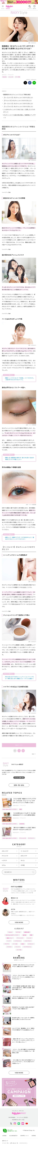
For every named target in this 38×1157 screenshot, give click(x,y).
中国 (20, 809)
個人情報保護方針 (13, 1135)
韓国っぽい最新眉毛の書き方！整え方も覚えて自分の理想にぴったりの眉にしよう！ (19, 458)
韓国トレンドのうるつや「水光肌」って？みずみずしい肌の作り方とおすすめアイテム (19, 379)
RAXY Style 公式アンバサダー (10, 809)
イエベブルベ (28, 941)
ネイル (23, 860)
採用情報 (34, 1135)
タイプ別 (19, 949)
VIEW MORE (19, 922)
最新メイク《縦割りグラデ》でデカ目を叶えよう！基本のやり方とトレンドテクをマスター (19, 538)
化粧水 (22, 944)
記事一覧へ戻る (19, 785)
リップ (8, 941)
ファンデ (17, 947)
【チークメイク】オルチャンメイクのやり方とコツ (18, 103)
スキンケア (5, 851)
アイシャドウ (22, 838)
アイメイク (10, 74)
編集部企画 (26, 932)
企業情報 (4, 1135)
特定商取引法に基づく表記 (18, 1119)
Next (33, 754)
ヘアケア (4, 860)
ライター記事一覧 (19, 777)
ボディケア (24, 856)
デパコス (9, 947)
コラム (4, 865)
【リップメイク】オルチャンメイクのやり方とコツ (18, 106)
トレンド (11, 77)
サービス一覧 (5, 1143)
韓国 (31, 935)
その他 (23, 865)
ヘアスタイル (17, 941)
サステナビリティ (23, 1143)
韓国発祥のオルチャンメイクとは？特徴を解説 (16, 94)
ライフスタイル (27, 947)
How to (4, 77)
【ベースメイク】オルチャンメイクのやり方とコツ (18, 97)
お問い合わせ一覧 (14, 1143)
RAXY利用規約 (12, 1117)
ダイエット (30, 944)
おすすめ (18, 932)
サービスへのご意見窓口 (22, 1117)
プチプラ (7, 944)
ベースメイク (24, 851)
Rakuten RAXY (10, 7)
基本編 (24, 935)
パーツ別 (17, 77)
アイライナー (31, 838)
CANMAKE (21, 824)
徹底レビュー (10, 938)
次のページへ (19, 745)
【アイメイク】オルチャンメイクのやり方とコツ (17, 100)
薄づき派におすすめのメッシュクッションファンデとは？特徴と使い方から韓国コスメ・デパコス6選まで (19, 677)
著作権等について (24, 1135)
